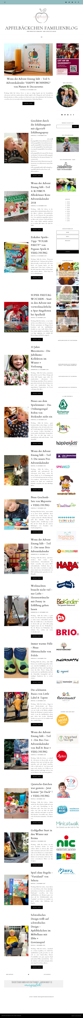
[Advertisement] (33, 112)
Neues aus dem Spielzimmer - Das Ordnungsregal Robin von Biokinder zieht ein (41, 408)
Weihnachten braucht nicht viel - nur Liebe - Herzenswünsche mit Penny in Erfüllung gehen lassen (41, 597)
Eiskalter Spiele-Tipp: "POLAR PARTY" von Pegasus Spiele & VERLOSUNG (40, 245)
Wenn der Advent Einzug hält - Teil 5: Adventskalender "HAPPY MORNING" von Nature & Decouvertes (28, 82)
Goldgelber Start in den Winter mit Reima (41, 834)
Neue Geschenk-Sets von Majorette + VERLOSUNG (41, 501)
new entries (9, 974)
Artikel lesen (28, 103)
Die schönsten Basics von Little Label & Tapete (40, 693)
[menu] (5, 2)
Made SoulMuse (76, 1015)
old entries (47, 974)
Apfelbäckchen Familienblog (41, 28)
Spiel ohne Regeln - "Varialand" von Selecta (42, 876)
